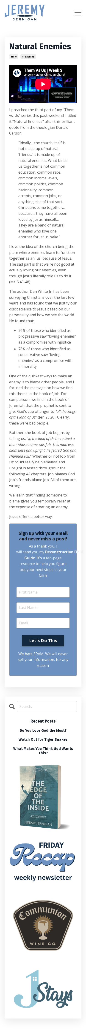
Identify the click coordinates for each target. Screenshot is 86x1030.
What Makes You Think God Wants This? (43, 750)
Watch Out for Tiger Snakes (43, 739)
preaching (28, 56)
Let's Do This (43, 640)
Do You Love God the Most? (43, 730)
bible (14, 56)
